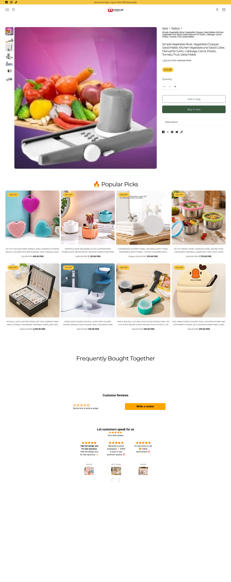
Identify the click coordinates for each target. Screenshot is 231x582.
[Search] (14, 10)
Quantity (167, 79)
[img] (115, 432)
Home (165, 28)
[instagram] (11, 2)
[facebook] (6, 2)
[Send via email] (177, 132)
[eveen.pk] (115, 9)
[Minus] (164, 86)
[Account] (217, 10)
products (175, 28)
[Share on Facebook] (163, 132)
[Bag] (224, 10)
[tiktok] (16, 2)
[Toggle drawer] (7, 10)
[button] (181, 132)
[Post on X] (167, 131)
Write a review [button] (145, 406)
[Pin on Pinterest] (172, 132)
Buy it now (194, 109)
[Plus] (175, 86)
